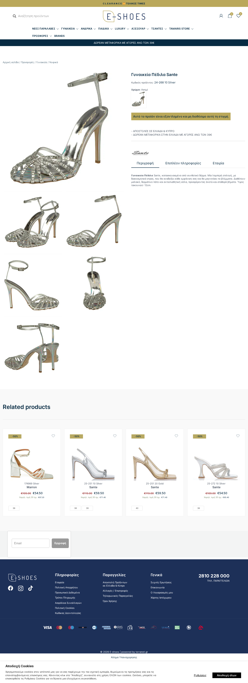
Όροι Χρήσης (110, 601)
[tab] (145, 163)
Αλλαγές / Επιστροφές (115, 590)
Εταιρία (218, 163)
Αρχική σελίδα (11, 62)
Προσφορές (27, 62)
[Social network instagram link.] (20, 588)
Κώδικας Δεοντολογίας (68, 613)
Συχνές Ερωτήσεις (161, 582)
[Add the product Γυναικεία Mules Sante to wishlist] (238, 436)
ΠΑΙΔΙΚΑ (103, 28)
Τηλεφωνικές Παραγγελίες (118, 595)
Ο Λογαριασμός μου (162, 592)
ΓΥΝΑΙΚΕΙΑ (68, 28)
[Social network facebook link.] (10, 588)
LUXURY (120, 28)
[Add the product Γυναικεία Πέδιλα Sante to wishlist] (115, 436)
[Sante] (140, 153)
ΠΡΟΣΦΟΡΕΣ (40, 35)
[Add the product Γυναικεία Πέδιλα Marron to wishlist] (53, 436)
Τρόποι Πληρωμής (65, 597)
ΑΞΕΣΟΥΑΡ (138, 28)
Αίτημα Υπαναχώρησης (124, 657)
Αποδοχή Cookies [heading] (19, 666)
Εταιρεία (59, 582)
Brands (59, 35)
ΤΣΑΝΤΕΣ (157, 28)
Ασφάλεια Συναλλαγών (68, 602)
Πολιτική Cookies (64, 607)
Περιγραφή (145, 163)
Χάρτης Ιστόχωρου (161, 597)
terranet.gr (142, 651)
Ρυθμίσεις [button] (200, 675)
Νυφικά (53, 62)
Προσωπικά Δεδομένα (67, 592)
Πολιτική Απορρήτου (66, 587)
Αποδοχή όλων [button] (227, 675)
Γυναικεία (41, 62)
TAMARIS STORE (179, 28)
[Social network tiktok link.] (30, 588)
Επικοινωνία (157, 587)
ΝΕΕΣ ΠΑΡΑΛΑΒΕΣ (43, 28)
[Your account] (221, 16)
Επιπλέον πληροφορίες (183, 163)
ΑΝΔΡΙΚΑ (86, 28)
